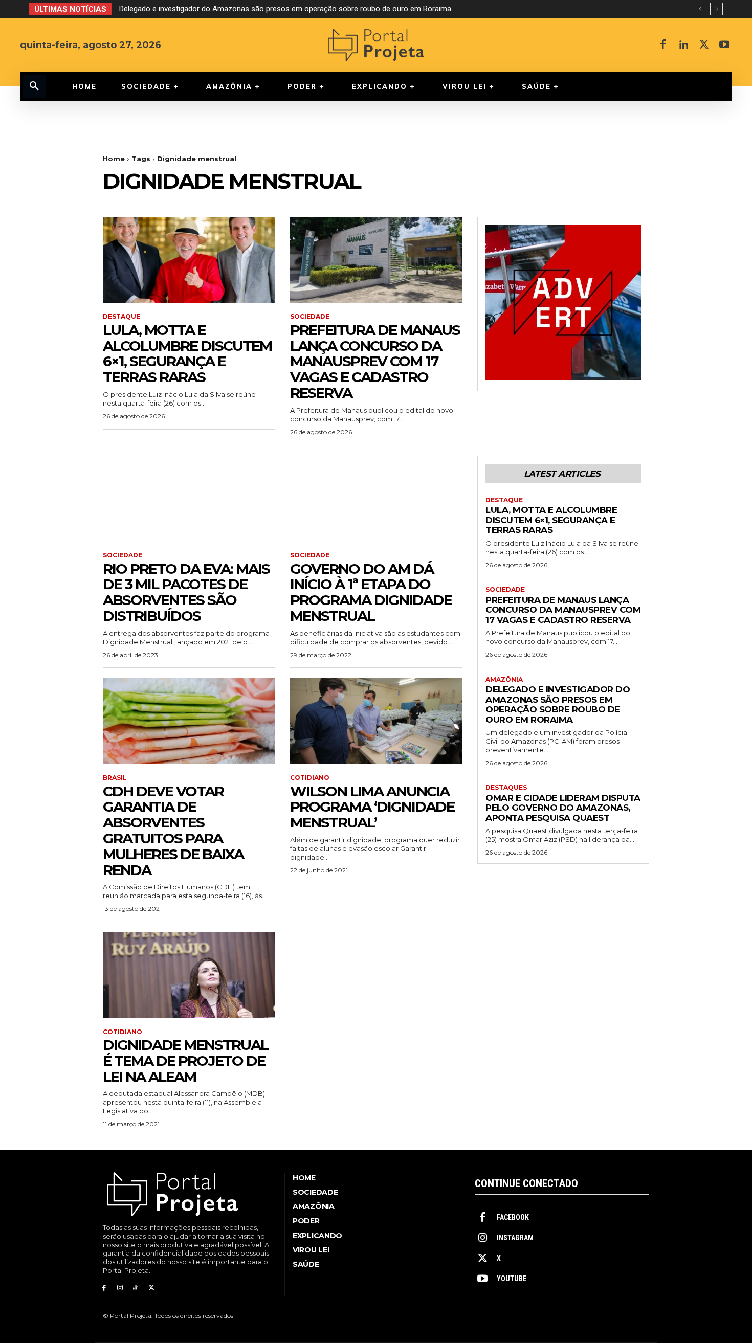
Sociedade (309, 316)
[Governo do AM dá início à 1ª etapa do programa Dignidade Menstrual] (376, 499)
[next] (716, 9)
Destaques (506, 787)
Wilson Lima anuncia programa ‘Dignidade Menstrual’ (372, 807)
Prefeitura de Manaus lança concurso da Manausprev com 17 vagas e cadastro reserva (375, 361)
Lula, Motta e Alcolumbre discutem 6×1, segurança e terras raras (187, 353)
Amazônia (504, 679)
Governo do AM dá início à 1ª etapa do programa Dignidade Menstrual (371, 592)
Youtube (511, 1278)
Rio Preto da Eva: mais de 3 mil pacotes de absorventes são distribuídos (186, 592)
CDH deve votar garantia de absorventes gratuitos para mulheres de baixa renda (173, 830)
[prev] (700, 9)
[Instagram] (120, 1288)
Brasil (115, 777)
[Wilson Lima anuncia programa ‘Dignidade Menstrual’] (376, 721)
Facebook (513, 1217)
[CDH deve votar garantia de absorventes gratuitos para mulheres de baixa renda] (189, 721)
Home (114, 158)
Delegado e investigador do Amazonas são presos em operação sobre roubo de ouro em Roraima (285, 8)
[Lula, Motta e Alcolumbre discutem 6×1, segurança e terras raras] (189, 260)
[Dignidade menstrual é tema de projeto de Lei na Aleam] (189, 975)
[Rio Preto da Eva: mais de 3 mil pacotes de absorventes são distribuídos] (189, 499)
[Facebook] (663, 45)
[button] (34, 86)
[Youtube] (724, 45)
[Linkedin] (683, 45)
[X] (704, 45)
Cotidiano (309, 777)
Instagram (515, 1238)
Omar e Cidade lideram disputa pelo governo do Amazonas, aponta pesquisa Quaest (562, 808)
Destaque (121, 316)
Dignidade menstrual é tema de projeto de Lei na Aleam (185, 1060)
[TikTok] (135, 1288)
